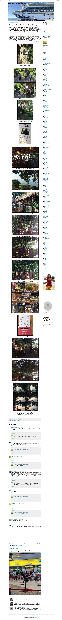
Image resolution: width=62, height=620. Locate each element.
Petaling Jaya (46, 205)
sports (45, 237)
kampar (45, 158)
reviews (45, 217)
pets (45, 206)
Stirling (45, 239)
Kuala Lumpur (46, 166)
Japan (45, 154)
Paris (45, 197)
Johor (45, 157)
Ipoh (45, 151)
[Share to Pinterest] (21, 419)
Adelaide (45, 59)
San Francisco (46, 221)
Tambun (45, 249)
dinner (45, 104)
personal (45, 202)
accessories (46, 58)
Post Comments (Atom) (18, 545)
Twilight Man (13, 525)
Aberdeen (46, 57)
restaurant (46, 215)
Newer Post (11, 543)
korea (45, 163)
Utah (45, 263)
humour (45, 150)
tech (45, 252)
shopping (46, 230)
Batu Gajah (46, 73)
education (46, 109)
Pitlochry (46, 207)
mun (12, 442)
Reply (12, 431)
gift (44, 124)
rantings (45, 211)
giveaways (46, 127)
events (45, 111)
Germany (45, 122)
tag (44, 243)
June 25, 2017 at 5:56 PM (25, 490)
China (45, 95)
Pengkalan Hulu (47, 201)
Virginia (45, 264)
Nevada (45, 186)
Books (45, 83)
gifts (45, 125)
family (45, 112)
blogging (45, 81)
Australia (46, 65)
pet (44, 204)
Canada (45, 90)
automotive (46, 67)
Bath (45, 72)
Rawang (45, 212)
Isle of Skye (46, 152)
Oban (45, 190)
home (45, 142)
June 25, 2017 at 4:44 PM (23, 482)
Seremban (46, 227)
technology (46, 253)
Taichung (46, 244)
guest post (46, 133)
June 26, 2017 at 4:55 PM (23, 496)
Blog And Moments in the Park (19, 598)
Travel (18, 420)
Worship (45, 268)
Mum (45, 184)
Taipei (45, 246)
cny (45, 96)
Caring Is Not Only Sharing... (17, 3)
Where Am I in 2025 (13, 548)
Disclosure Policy (47, 37)
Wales (45, 265)
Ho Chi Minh (46, 141)
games (45, 119)
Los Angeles (46, 173)
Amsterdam (46, 60)
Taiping (45, 247)
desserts (45, 101)
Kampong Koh (46, 159)
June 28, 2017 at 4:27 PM (18, 519)
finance (45, 115)
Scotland (45, 225)
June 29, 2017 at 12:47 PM (21, 525)
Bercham (45, 77)
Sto (44, 241)
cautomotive (46, 93)
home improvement (47, 145)
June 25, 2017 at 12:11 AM (18, 456)
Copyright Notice (47, 36)
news (45, 188)
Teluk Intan (46, 254)
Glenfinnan (46, 130)
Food (12, 420)
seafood (45, 226)
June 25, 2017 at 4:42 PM (23, 435)
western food (46, 267)
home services (46, 146)
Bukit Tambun (46, 85)
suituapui (13, 427)
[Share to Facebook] (20, 419)
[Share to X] (20, 419)
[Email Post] (16, 419)
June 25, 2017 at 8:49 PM (20, 503)
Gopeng (45, 131)
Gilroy (45, 126)
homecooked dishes (47, 147)
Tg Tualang (46, 257)
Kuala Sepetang (47, 167)
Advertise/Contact (47, 35)
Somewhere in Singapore (15, 490)
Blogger (36, 617)
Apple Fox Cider (47, 63)
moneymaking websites (47, 180)
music (45, 185)
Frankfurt (46, 117)
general (45, 120)
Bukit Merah (46, 84)
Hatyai (45, 136)
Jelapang (45, 156)
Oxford (45, 192)
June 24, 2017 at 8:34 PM (19, 427)
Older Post (39, 543)
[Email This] (18, 419)
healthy (45, 140)
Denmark (45, 100)
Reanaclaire (16, 435)
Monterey (46, 181)
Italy (45, 153)
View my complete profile (46, 50)
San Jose (45, 222)
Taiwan (45, 248)
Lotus (12, 456)
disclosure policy (47, 105)
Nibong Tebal (46, 189)
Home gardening (47, 143)
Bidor (45, 79)
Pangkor (45, 194)
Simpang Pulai (47, 232)
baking (45, 69)
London (45, 172)
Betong (45, 78)
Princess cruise (47, 209)
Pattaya (45, 199)
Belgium (45, 75)
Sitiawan (45, 235)
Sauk (45, 223)
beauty (45, 74)
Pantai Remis (46, 195)
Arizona (45, 64)
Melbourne (46, 177)
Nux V (12, 519)
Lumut (45, 174)
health (45, 138)
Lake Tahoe (46, 168)
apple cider (46, 62)
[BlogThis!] (19, 419)
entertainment (47, 110)
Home (25, 543)
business (45, 86)
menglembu (46, 178)
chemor (45, 94)
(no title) (15, 602)
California (46, 88)
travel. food (46, 261)
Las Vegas (46, 171)
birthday (45, 80)
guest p (45, 132)
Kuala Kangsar (47, 164)
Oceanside (46, 191)
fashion (45, 114)
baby (45, 68)
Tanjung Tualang (47, 251)
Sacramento (46, 218)
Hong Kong (46, 148)
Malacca (45, 175)
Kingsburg (46, 162)
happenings (46, 135)
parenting (46, 196)
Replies (13, 433)
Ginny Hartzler (14, 471)
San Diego (46, 220)
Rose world (13, 503)
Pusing (45, 210)
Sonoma (45, 236)
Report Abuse (46, 271)
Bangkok (45, 70)
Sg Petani (46, 228)
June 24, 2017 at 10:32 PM (17, 442)
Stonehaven (46, 242)
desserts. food (46, 102)
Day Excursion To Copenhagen (19, 607)
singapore (46, 233)
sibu (45, 231)
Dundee (45, 106)
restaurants (46, 216)
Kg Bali (45, 161)
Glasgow (45, 128)
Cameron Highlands (47, 89)
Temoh (45, 256)
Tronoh (45, 262)
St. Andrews (46, 238)
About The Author (47, 34)
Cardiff (45, 91)
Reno (45, 213)
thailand (45, 258)
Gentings (45, 121)
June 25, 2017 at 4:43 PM (23, 449)
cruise (45, 99)
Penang (15, 420)
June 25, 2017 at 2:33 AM (21, 471)
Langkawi (46, 169)
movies (45, 183)
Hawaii (45, 137)
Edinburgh (46, 107)
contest (45, 98)
